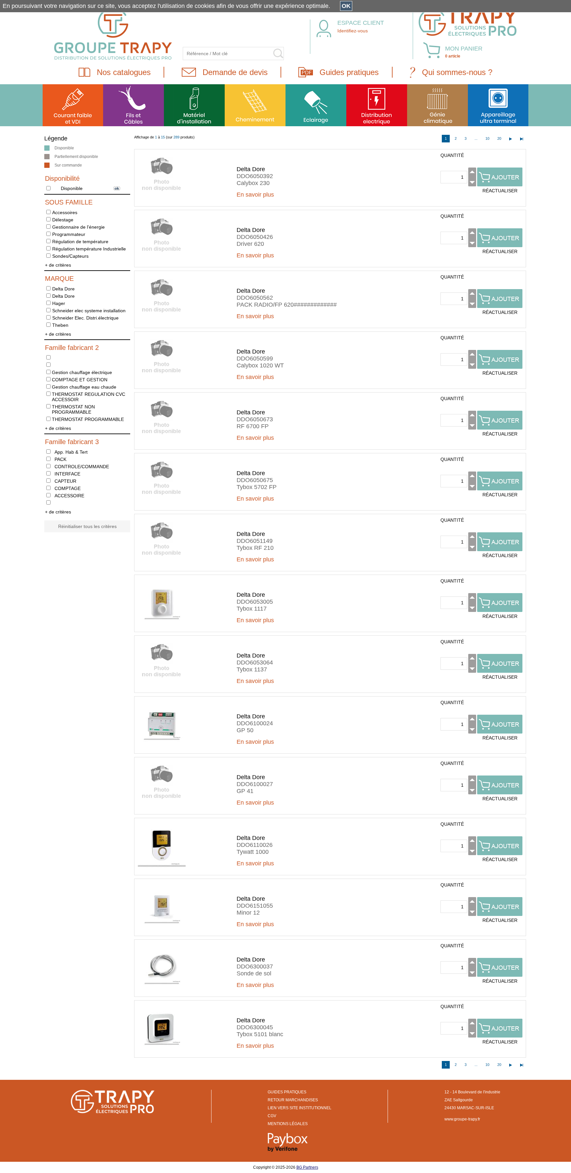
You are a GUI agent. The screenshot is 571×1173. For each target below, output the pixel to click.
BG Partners (307, 1167)
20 (499, 138)
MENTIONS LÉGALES (288, 1123)
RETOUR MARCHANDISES (293, 1100)
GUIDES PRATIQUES (287, 1092)
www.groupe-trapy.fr (462, 1119)
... (476, 138)
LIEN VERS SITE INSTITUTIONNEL (299, 1108)
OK (346, 6)
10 (487, 138)
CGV (272, 1116)
